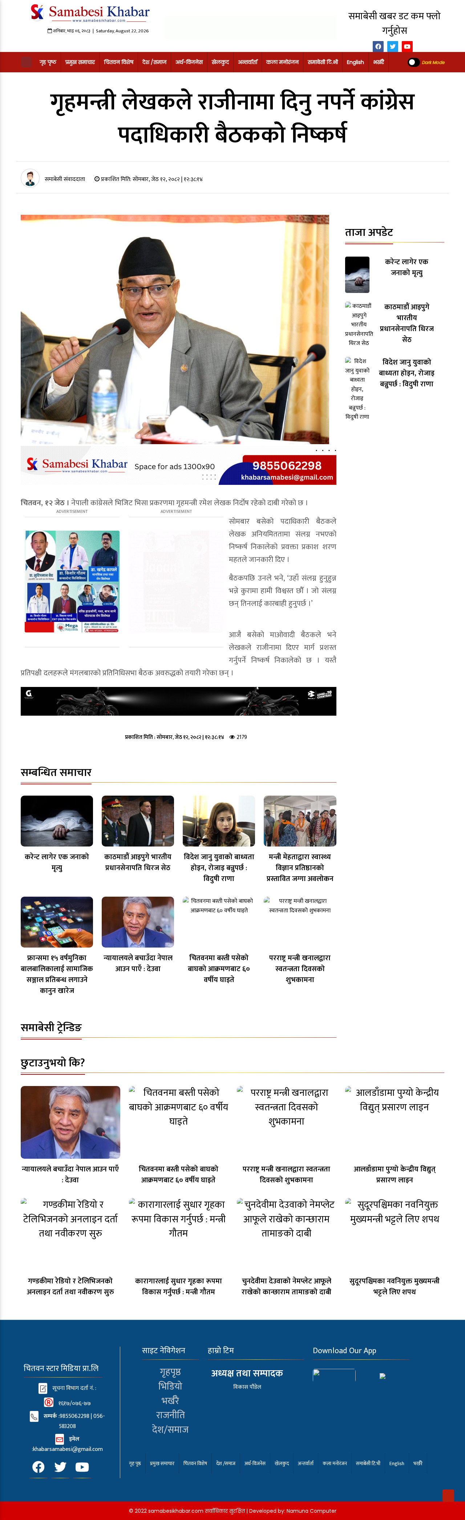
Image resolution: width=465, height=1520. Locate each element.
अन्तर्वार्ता (247, 62)
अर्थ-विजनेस (189, 62)
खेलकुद (220, 62)
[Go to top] (448, 1495)
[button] (26, 62)
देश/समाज (170, 1430)
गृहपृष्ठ (170, 1372)
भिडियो (170, 1387)
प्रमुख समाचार (80, 62)
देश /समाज (154, 62)
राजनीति (170, 1415)
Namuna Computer (311, 1511)
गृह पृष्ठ (48, 62)
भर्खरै (378, 62)
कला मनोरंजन (282, 62)
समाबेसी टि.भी (323, 62)
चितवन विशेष (118, 62)
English (355, 62)
